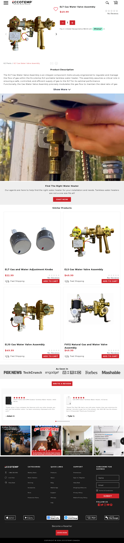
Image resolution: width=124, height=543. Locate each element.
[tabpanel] (31, 407)
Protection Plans (33, 497)
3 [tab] (58, 421)
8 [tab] (64, 421)
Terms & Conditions (106, 490)
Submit (108, 496)
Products (54, 472)
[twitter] (102, 505)
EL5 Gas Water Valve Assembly (84, 269)
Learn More (62, 533)
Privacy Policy (78, 492)
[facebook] (99, 505)
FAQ (52, 502)
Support (53, 492)
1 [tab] (55, 421)
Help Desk (11, 482)
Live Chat (11, 477)
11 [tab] (67, 421)
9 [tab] (65, 421)
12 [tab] (69, 421)
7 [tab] (63, 421)
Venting (30, 482)
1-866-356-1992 (13, 472)
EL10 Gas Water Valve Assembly (25, 344)
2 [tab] (57, 421)
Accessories (31, 487)
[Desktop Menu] (6, 2)
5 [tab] (60, 421)
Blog (52, 482)
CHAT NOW (62, 199)
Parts (29, 492)
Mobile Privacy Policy (80, 497)
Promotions (77, 472)
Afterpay (53, 497)
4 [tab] (59, 421)
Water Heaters (32, 477)
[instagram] (105, 505)
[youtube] (108, 505)
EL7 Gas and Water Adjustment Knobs (29, 269)
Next (56, 33)
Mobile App (54, 487)
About (53, 477)
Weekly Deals (32, 472)
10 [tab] (66, 421)
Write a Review (62, 383)
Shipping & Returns (79, 487)
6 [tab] (61, 421)
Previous (6, 33)
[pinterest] (111, 505)
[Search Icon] (107, 2)
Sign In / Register (79, 477)
